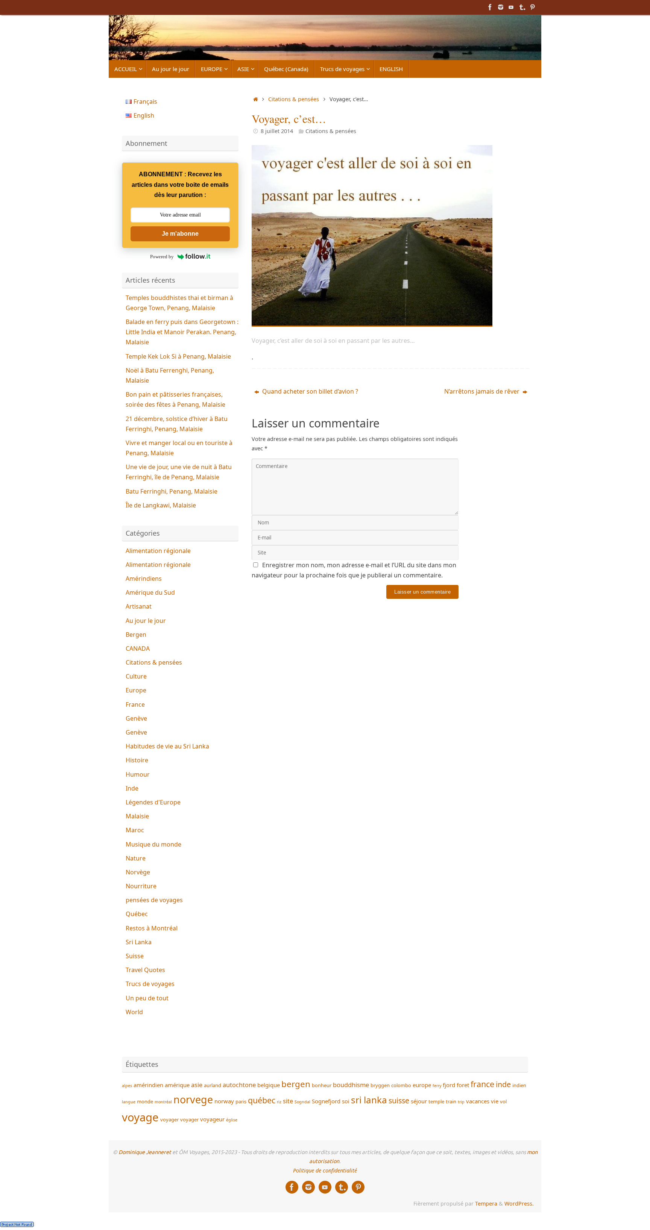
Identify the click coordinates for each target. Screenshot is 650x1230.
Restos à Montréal (152, 928)
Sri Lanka (139, 942)
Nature (136, 858)
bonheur (321, 1085)
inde (503, 1084)
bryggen (380, 1085)
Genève (136, 718)
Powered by (162, 256)
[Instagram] (500, 7)
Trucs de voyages (150, 984)
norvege (193, 1099)
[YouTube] (511, 7)
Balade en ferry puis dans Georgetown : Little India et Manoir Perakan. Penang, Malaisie (182, 332)
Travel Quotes (145, 970)
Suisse (135, 956)
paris (240, 1101)
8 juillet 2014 (277, 131)
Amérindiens (144, 578)
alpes (127, 1085)
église (231, 1119)
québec (261, 1100)
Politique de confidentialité (325, 1170)
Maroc (135, 830)
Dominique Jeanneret (144, 1152)
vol (503, 1101)
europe (422, 1085)
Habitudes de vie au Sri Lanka (167, 746)
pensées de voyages (154, 900)
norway (224, 1101)
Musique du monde (153, 844)
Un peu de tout (147, 998)
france (482, 1084)
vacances (477, 1101)
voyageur (212, 1119)
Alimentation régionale (158, 551)
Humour (138, 774)
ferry (437, 1085)
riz (279, 1101)
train (451, 1101)
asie (196, 1084)
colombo (401, 1085)
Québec (137, 914)
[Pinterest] (532, 7)
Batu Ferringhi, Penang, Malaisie (171, 491)
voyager (169, 1119)
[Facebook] (490, 7)
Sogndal (302, 1101)
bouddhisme (351, 1084)
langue (128, 1101)
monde (145, 1101)
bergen (295, 1084)
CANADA (138, 648)
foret (463, 1085)
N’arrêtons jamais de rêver (482, 391)
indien (519, 1085)
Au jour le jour (146, 621)
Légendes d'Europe (153, 802)
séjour (419, 1101)
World (134, 1012)
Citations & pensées (293, 99)
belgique (268, 1085)
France (135, 704)
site (288, 1101)
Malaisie (137, 816)
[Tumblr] (521, 7)
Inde (132, 788)
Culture (136, 676)
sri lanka (369, 1100)
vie (494, 1101)
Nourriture (141, 886)
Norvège (138, 872)
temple (436, 1101)
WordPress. (519, 1203)
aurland (212, 1085)
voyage (140, 1117)
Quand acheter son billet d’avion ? (309, 391)
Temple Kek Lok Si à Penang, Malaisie (178, 356)
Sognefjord (326, 1101)
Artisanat (139, 606)
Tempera (486, 1203)
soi (345, 1101)
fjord (449, 1085)
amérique (177, 1085)
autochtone (239, 1084)
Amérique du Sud (150, 592)
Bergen (136, 634)
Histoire (137, 760)
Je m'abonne (180, 233)
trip (461, 1101)
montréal (163, 1101)
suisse (399, 1100)
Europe (136, 690)
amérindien (148, 1085)
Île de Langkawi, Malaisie (161, 505)
